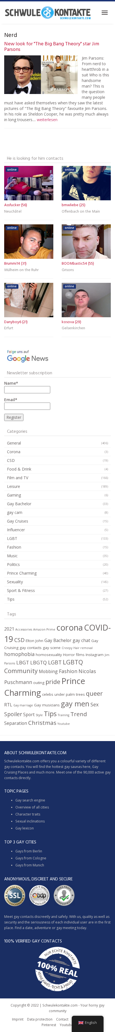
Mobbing (48, 671)
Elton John (34, 640)
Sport (29, 714)
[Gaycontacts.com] (47, 13)
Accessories (23, 629)
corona (69, 627)
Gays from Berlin (28, 851)
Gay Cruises (17, 521)
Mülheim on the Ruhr (21, 270)
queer (94, 693)
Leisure (13, 486)
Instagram (95, 654)
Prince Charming (22, 573)
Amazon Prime (44, 629)
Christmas (42, 723)
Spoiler (13, 714)
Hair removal (83, 648)
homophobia (19, 654)
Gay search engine (30, 800)
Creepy (67, 648)
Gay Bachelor (19, 503)
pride (52, 682)
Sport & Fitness (21, 590)
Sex (94, 704)
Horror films (74, 654)
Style (39, 715)
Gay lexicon (24, 828)
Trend (78, 714)
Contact (62, 1019)
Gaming (14, 495)
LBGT (22, 662)
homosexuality (49, 654)
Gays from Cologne (30, 858)
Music (12, 555)
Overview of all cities (32, 807)
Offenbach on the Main (81, 212)
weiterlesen (47, 119)
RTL (8, 705)
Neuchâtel (12, 212)
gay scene (52, 647)
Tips (11, 599)
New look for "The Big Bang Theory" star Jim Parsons (51, 47)
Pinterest (49, 1024)
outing (38, 682)
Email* (10, 399)
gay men (75, 704)
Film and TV (17, 477)
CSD (11, 460)
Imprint (17, 1019)
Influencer (16, 529)
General (14, 443)
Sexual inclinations (30, 821)
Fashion (14, 547)
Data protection (39, 1019)
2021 (9, 629)
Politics (13, 564)
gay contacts (31, 647)
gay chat (81, 640)
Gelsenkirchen (73, 328)
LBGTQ (38, 662)
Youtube (64, 724)
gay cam (14, 512)
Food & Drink (19, 469)
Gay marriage (23, 705)
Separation (15, 723)
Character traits (27, 814)
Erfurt (8, 328)
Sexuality (15, 581)
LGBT (12, 538)
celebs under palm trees (63, 694)
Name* (11, 383)
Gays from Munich (29, 865)
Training (63, 715)
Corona (13, 451)
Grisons (68, 270)
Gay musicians (47, 704)
